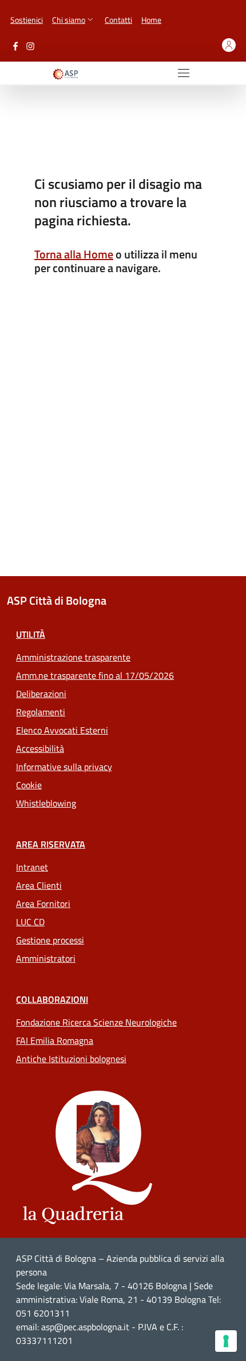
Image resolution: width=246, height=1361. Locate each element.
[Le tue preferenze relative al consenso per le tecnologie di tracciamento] (226, 1341)
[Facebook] (15, 45)
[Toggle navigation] (184, 73)
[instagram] (30, 45)
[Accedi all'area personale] (228, 45)
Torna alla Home (73, 254)
